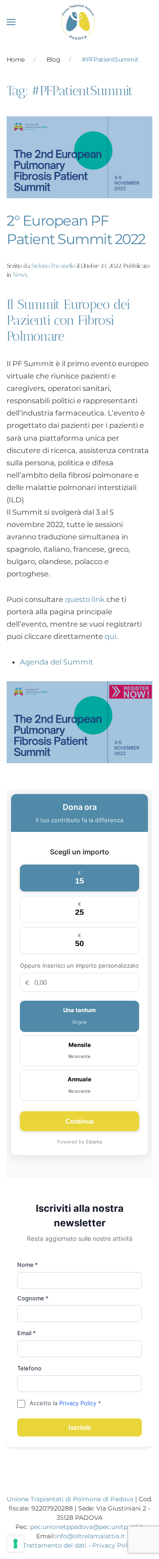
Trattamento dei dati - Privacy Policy (79, 1545)
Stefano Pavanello (53, 266)
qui (110, 636)
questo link (85, 599)
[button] (11, 22)
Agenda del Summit (56, 661)
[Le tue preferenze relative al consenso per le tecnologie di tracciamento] (15, 1543)
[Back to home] (79, 22)
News (20, 274)
